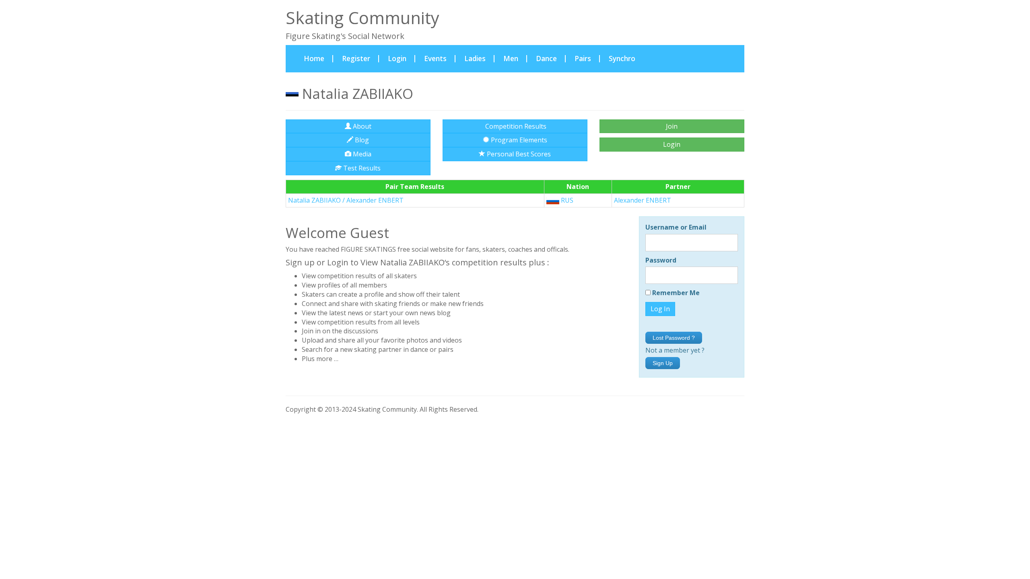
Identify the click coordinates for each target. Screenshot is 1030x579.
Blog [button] (361, 140)
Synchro (622, 58)
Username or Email (676, 227)
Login (397, 58)
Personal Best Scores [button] (518, 154)
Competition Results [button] (515, 126)
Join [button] (672, 126)
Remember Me (675, 292)
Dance (546, 58)
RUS (566, 200)
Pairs (583, 58)
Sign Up (663, 363)
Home (318, 58)
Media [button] (361, 154)
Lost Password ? (674, 338)
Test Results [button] (361, 168)
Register (356, 58)
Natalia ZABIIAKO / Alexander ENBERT (346, 200)
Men (510, 58)
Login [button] (671, 144)
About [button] (361, 126)
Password (660, 260)
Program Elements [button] (518, 140)
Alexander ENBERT (642, 200)
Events (435, 58)
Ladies (475, 58)
